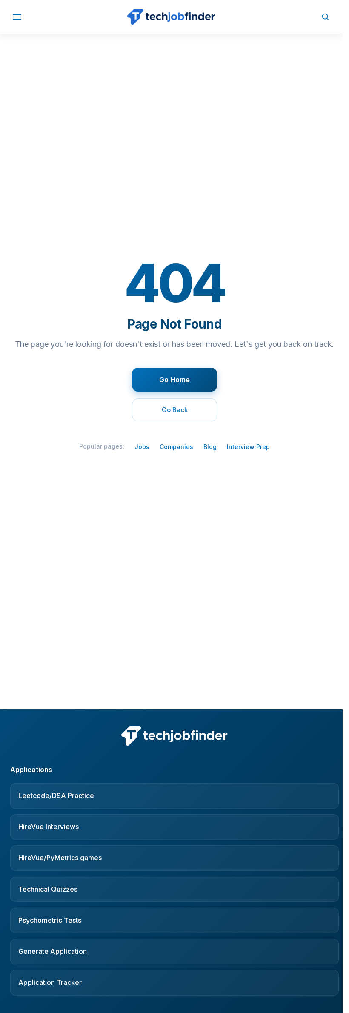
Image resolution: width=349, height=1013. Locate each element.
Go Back (175, 410)
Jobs (141, 446)
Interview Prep (248, 446)
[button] (17, 17)
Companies (176, 446)
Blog (210, 446)
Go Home (174, 379)
